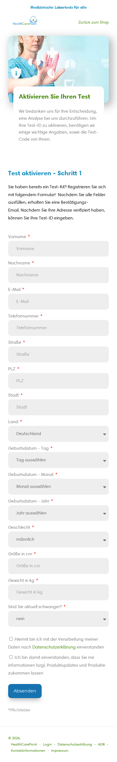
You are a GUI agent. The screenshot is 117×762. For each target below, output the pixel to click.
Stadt (14, 395)
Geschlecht (19, 527)
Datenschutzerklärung (54, 647)
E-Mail (14, 289)
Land (13, 421)
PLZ (12, 368)
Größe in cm (20, 553)
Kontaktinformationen (28, 750)
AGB (101, 744)
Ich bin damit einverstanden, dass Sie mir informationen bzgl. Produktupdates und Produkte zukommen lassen (56, 665)
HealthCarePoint (24, 744)
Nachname (19, 262)
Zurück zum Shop (93, 22)
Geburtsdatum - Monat (31, 474)
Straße (15, 342)
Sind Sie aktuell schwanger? (35, 606)
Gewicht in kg (21, 580)
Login (47, 744)
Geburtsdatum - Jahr (29, 501)
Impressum (59, 750)
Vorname (17, 236)
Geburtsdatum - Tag (29, 448)
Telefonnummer (24, 316)
